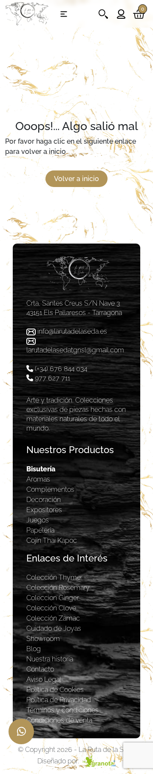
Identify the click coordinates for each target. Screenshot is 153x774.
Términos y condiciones (62, 710)
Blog (33, 649)
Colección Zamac (53, 618)
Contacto (40, 669)
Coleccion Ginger (52, 598)
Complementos (50, 489)
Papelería (40, 530)
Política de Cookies (55, 690)
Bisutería (40, 469)
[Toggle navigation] (64, 14)
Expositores (44, 510)
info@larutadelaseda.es (72, 331)
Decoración (43, 500)
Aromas (38, 479)
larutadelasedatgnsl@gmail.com (75, 350)
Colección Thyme (53, 577)
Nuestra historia (49, 659)
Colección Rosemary (58, 588)
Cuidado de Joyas (53, 628)
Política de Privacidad (58, 700)
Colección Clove (51, 608)
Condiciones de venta (59, 720)
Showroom (43, 639)
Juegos (37, 520)
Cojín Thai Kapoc (51, 540)
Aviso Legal (43, 679)
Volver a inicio (76, 179)
